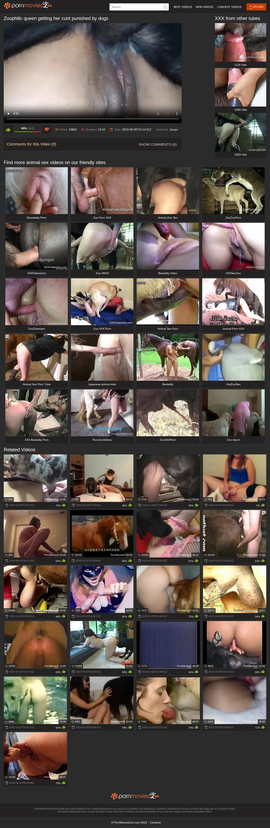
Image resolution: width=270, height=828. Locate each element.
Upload (257, 6)
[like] (8, 129)
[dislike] (46, 129)
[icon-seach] (165, 6)
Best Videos (183, 6)
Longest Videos (229, 6)
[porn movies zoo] (28, 5)
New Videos (204, 6)
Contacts (155, 822)
